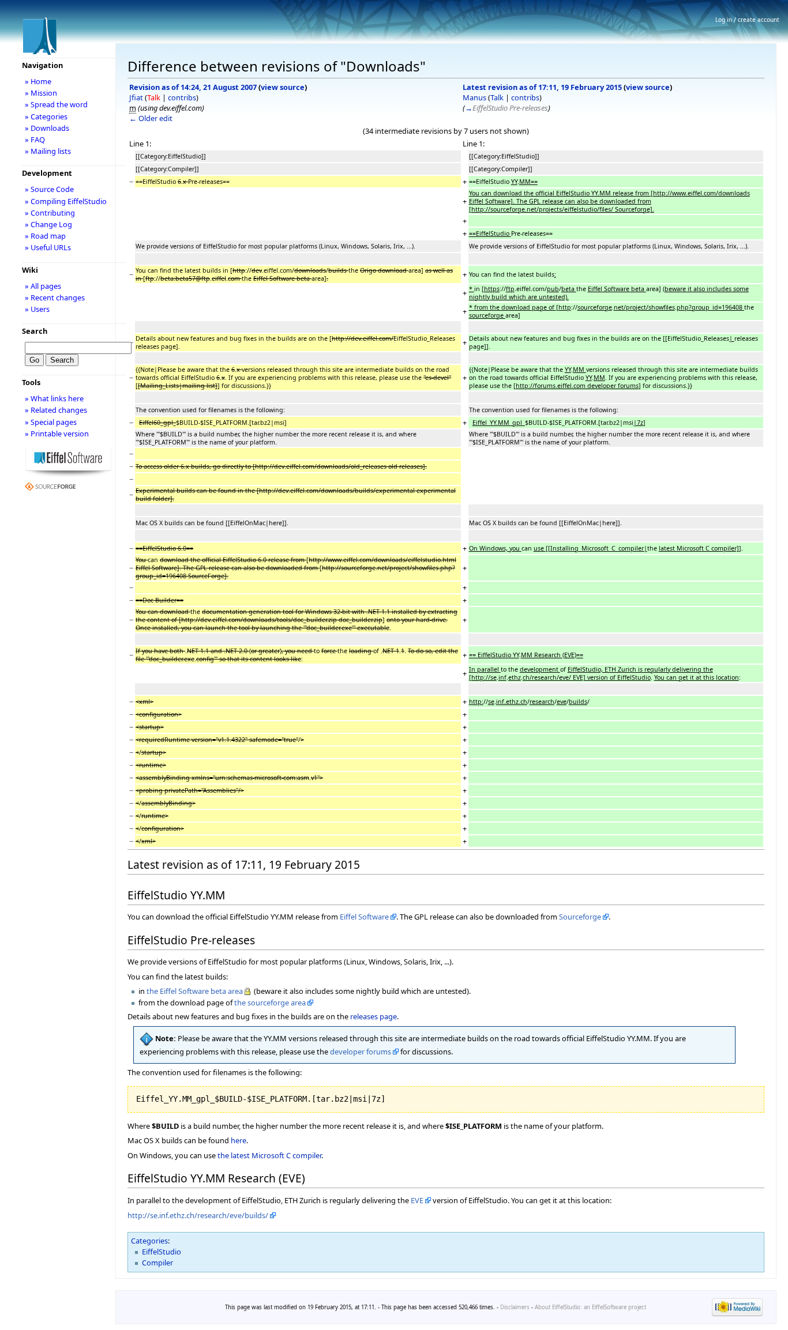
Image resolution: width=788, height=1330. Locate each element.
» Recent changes (55, 297)
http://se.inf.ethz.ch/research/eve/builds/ (197, 1215)
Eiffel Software (364, 916)
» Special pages (51, 422)
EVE (417, 1200)
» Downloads (47, 128)
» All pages (43, 286)
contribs (182, 97)
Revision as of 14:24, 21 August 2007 (193, 87)
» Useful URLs (48, 247)
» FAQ (35, 139)
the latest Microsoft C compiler (269, 1155)
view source (283, 87)
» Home (38, 81)
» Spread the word (56, 104)
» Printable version (57, 433)
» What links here (54, 398)
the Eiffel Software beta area (195, 991)
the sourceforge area (270, 1002)
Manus (474, 97)
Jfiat (136, 97)
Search (34, 331)
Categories (149, 1240)
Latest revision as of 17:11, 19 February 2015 (542, 87)
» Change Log (48, 224)
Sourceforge (580, 916)
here (238, 1140)
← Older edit (150, 118)
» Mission (41, 93)
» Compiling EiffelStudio (66, 201)
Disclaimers (515, 1307)
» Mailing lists (48, 151)
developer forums (360, 1051)
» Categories (46, 116)
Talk (153, 97)
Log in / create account (747, 20)
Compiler (157, 1262)
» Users (37, 309)
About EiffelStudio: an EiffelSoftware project (590, 1307)
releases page (373, 1016)
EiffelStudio (161, 1251)
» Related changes (56, 410)
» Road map (45, 236)
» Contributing (50, 213)
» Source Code (49, 189)
